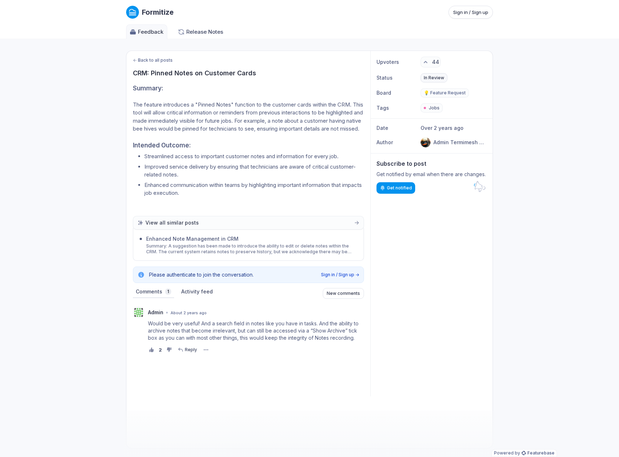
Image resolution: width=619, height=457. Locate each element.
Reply (191, 349)
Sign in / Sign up (470, 12)
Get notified (399, 187)
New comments (343, 293)
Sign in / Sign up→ (340, 274)
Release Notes (204, 31)
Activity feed (197, 291)
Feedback (150, 31)
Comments (152, 291)
